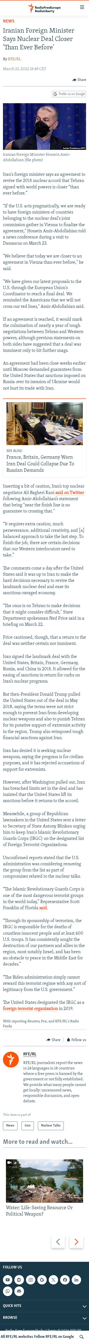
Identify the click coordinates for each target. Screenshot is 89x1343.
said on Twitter (69, 493)
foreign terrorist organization (30, 1009)
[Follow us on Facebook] (64, 1279)
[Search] (81, 1337)
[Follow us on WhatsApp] (7, 1291)
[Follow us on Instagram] (30, 1279)
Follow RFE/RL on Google (54, 1337)
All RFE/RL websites (17, 1337)
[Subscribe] (19, 1291)
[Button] (79, 80)
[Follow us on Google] (42, 1279)
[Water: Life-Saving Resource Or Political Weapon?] (44, 1181)
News (8, 21)
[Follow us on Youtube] (7, 1279)
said (43, 908)
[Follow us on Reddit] (19, 1279)
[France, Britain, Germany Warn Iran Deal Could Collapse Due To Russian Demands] (44, 423)
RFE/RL (14, 59)
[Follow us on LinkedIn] (76, 1279)
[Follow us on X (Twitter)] (53, 1279)
